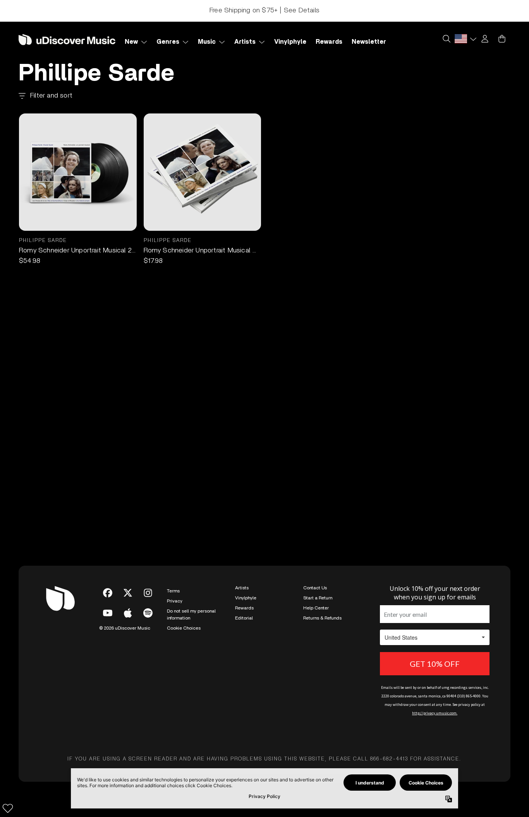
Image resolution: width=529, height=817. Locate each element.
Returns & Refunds (322, 618)
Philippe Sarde (43, 240)
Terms (173, 591)
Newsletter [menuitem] (369, 42)
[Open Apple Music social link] (127, 612)
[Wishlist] (7, 808)
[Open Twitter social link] (127, 592)
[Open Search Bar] (446, 38)
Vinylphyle (245, 598)
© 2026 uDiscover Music (124, 628)
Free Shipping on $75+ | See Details (264, 10)
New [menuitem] (131, 42)
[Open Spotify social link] (147, 612)
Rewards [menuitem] (329, 42)
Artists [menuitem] (245, 42)
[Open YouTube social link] (107, 612)
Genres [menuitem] (167, 42)
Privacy (174, 601)
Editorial (244, 618)
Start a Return (317, 598)
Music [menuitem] (207, 42)
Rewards (244, 608)
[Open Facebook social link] (107, 592)
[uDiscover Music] (67, 39)
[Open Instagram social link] (147, 592)
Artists (242, 587)
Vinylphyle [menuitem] (290, 42)
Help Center (316, 608)
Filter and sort (51, 95)
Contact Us (315, 587)
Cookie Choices (184, 628)
